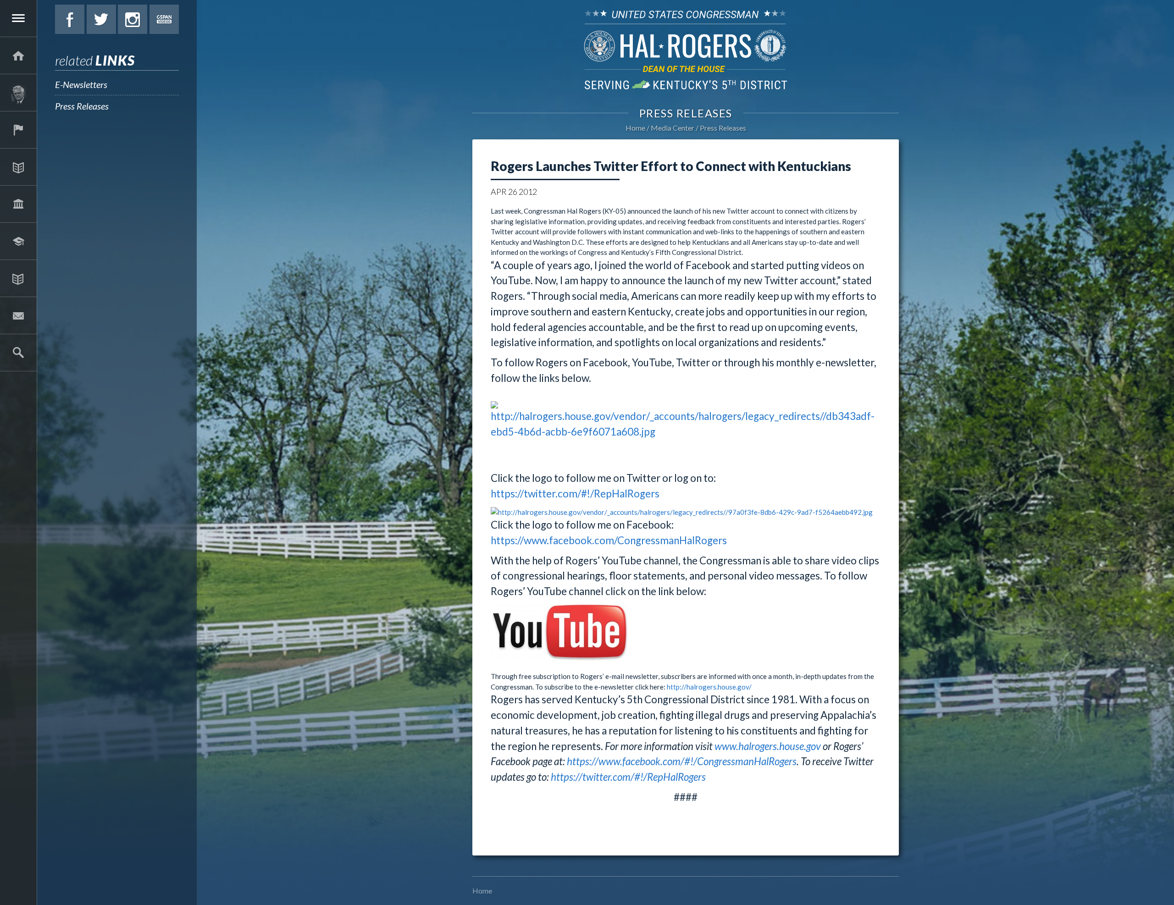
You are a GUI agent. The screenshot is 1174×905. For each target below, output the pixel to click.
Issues (18, 167)
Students (18, 241)
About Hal (18, 92)
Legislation (18, 204)
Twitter (101, 19)
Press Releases (82, 105)
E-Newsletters (81, 84)
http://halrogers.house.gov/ (709, 687)
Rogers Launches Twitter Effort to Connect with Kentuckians (671, 166)
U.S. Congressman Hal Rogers (685, 49)
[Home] (18, 55)
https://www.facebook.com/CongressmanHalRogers (609, 540)
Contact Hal (18, 315)
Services (18, 129)
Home (635, 127)
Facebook (69, 19)
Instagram (132, 19)
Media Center (18, 278)
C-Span (164, 19)
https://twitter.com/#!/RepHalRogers (575, 493)
